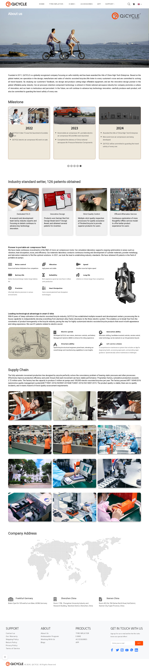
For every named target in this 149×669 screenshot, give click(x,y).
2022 (29, 128)
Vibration (53, 264)
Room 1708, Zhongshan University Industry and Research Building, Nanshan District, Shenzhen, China (73, 604)
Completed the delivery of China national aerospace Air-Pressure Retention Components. (75, 141)
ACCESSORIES (81, 639)
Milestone (15, 102)
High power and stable (49, 268)
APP (77, 642)
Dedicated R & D (23, 214)
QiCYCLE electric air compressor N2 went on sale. (30, 140)
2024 (120, 128)
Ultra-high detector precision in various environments (20, 293)
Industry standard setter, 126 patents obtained (44, 181)
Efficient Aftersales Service (125, 214)
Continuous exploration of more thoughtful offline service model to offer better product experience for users (125, 222)
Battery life (19, 275)
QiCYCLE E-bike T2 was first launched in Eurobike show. (30, 134)
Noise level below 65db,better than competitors (23, 268)
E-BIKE (78, 636)
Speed (85, 264)
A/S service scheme (114, 344)
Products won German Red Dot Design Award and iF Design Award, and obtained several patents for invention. (56, 222)
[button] (140, 4)
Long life (86, 275)
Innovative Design (57, 214)
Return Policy (11, 642)
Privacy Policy (11, 645)
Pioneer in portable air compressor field (27, 247)
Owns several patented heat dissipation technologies (55, 293)
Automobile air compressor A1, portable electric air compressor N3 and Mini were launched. (75, 134)
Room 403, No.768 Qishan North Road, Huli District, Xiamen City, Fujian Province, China (117, 604)
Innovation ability (113, 332)
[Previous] (11, 135)
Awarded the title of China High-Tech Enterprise (120, 133)
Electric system (67, 332)
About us (15, 13)
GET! (139, 643)
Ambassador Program (50, 636)
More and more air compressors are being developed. (118, 138)
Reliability (53, 275)
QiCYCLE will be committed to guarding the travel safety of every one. (121, 145)
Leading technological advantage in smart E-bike (31, 314)
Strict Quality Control (91, 214)
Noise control (20, 264)
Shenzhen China (68, 598)
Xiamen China (113, 598)
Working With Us (48, 639)
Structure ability (67, 344)
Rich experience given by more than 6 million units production (56, 280)
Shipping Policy (12, 639)
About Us (44, 633)
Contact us (10, 633)
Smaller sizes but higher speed (86, 268)
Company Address (22, 533)
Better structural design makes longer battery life (22, 280)
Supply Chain (18, 369)
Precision (18, 288)
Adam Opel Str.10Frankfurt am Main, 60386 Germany (27, 603)
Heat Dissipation (55, 288)
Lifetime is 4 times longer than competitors (90, 279)
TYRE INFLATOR (82, 633)
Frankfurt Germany (24, 598)
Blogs (43, 642)
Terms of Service (13, 648)
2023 (74, 128)
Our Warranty (11, 636)
